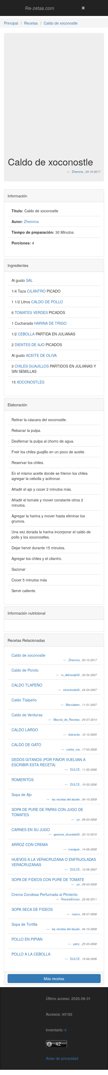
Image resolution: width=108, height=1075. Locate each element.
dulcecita (74, 734)
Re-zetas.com (39, 7)
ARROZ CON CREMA (30, 844)
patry (76, 944)
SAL (29, 280)
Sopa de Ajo (22, 794)
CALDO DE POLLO (47, 301)
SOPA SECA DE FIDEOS (32, 909)
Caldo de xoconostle (28, 655)
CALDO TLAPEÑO (27, 685)
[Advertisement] (54, 97)
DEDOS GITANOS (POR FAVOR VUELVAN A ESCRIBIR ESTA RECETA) (48, 762)
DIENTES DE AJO (30, 344)
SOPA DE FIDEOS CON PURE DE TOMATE (48, 879)
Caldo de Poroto (25, 670)
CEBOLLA (27, 333)
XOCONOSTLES (30, 382)
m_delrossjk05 (70, 675)
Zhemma (74, 660)
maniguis (74, 849)
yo (78, 819)
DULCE (75, 769)
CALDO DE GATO (26, 744)
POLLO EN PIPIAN (27, 939)
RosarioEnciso (70, 899)
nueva (76, 914)
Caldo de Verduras (27, 714)
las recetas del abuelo (66, 799)
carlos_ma (73, 749)
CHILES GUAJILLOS (32, 366)
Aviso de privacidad (62, 1058)
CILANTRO (37, 291)
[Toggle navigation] (83, 7)
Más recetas (54, 978)
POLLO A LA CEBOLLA (31, 954)
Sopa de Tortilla (24, 924)
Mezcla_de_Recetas (66, 719)
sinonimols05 (71, 690)
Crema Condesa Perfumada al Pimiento (45, 894)
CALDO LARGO (25, 729)
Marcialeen (73, 704)
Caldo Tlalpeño (24, 699)
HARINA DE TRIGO (50, 323)
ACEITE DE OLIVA (41, 355)
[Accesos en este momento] (68, 1044)
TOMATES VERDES (32, 312)
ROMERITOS (23, 779)
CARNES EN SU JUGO (31, 829)
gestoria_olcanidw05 (67, 834)
